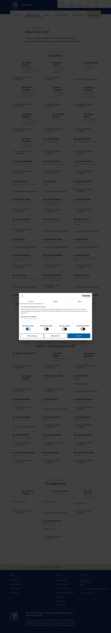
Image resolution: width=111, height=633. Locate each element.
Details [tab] (55, 301)
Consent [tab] (31, 301)
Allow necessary (32, 336)
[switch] (46, 329)
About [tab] (80, 301)
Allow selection (55, 336)
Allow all (78, 336)
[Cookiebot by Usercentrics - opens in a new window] (83, 296)
